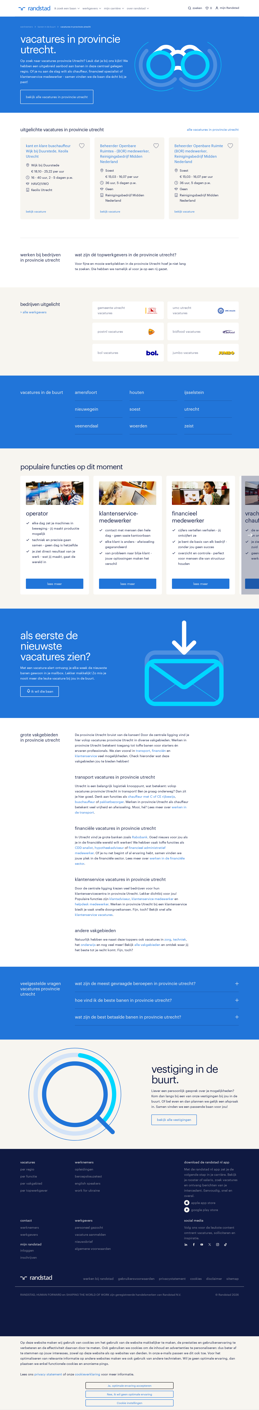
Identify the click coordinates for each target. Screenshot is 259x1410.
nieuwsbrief (84, 1241)
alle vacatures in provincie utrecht (213, 129)
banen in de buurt (47, 26)
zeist (189, 425)
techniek (179, 939)
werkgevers (90, 8)
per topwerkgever (34, 1190)
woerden (138, 425)
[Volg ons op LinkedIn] (186, 1244)
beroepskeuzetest (88, 1176)
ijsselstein (194, 392)
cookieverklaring (87, 1374)
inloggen (27, 1250)
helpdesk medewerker (92, 904)
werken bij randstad (98, 1279)
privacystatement (172, 1279)
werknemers (26, 26)
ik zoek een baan (65, 8)
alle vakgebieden (147, 945)
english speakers (87, 1183)
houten (137, 392)
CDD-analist (84, 848)
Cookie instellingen (129, 1403)
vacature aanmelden (90, 1234)
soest (135, 409)
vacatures (27, 1162)
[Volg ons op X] (210, 1244)
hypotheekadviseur (110, 848)
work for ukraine (87, 1190)
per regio (27, 1169)
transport (143, 751)
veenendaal (86, 425)
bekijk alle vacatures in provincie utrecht (57, 97)
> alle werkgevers (33, 312)
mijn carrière (112, 8)
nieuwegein (86, 409)
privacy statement (48, 1374)
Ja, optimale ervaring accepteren (130, 1385)
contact (26, 1220)
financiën (159, 751)
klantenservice (86, 756)
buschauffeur (85, 802)
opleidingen (84, 1169)
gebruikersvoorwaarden (136, 1279)
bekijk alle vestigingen (174, 1120)
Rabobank (139, 837)
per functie (28, 1176)
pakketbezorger (112, 802)
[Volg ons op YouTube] (202, 1244)
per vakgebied (31, 1183)
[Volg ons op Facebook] (194, 1244)
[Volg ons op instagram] (218, 1244)
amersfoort (86, 392)
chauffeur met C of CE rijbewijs (151, 796)
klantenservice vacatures (94, 915)
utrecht (191, 409)
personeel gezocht (89, 1227)
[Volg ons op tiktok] (226, 1244)
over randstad (136, 8)
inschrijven (28, 1257)
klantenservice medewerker (153, 899)
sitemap (232, 1279)
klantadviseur (119, 899)
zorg (167, 939)
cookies (196, 1279)
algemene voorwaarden (93, 1249)
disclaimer (214, 1279)
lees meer (54, 584)
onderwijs (89, 945)
